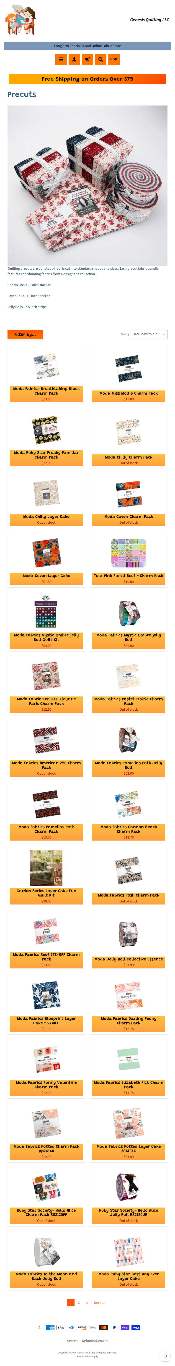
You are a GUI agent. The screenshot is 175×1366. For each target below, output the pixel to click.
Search (72, 1340)
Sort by (125, 334)
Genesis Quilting (86, 1352)
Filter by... (25, 334)
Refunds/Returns (95, 1340)
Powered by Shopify (87, 1356)
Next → (99, 1302)
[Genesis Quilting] (21, 20)
